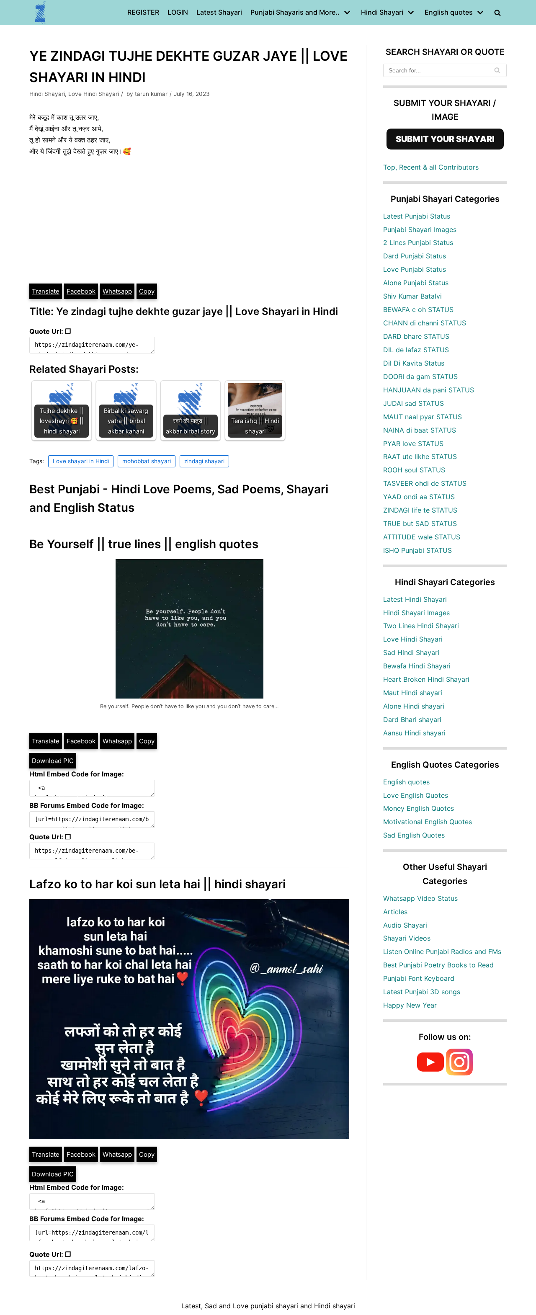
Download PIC (53, 761)
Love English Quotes (415, 795)
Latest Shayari (219, 12)
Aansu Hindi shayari (414, 733)
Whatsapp (117, 291)
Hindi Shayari (47, 93)
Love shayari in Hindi (81, 461)
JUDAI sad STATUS (413, 403)
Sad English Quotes (414, 835)
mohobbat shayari (146, 461)
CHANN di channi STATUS (424, 323)
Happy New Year (410, 1005)
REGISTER (143, 12)
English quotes (406, 782)
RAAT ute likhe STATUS (420, 456)
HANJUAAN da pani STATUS (428, 390)
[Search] (497, 70)
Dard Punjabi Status (414, 256)
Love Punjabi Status (414, 269)
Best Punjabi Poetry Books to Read (438, 965)
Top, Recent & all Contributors (431, 167)
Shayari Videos (406, 938)
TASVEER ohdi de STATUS (424, 483)
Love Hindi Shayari (93, 93)
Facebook (81, 291)
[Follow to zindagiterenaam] (459, 1073)
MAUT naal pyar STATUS (422, 417)
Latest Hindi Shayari (415, 599)
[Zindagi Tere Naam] (40, 12)
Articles (395, 912)
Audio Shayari (405, 925)
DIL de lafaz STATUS (416, 350)
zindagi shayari (204, 461)
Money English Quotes (418, 808)
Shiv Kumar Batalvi (412, 296)
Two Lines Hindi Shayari (421, 625)
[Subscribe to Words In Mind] (430, 1073)
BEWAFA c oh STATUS (418, 309)
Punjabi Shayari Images (419, 229)
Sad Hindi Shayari (411, 652)
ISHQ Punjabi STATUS (417, 550)
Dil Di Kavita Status (413, 363)
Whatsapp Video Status (420, 898)
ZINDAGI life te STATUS (420, 510)
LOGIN (178, 12)
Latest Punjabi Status (416, 216)
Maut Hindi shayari (412, 692)
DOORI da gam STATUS (420, 376)
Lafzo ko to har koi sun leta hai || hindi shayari (157, 884)
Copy (147, 291)
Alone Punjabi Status (415, 282)
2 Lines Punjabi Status (418, 242)
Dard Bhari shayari (412, 719)
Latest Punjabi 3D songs (421, 992)
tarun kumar (151, 93)
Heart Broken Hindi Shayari (426, 679)
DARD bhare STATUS (416, 336)
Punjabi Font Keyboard (418, 978)
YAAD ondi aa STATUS (419, 496)
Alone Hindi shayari (413, 706)
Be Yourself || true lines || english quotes (143, 544)
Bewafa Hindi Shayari (417, 666)
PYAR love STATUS (413, 443)
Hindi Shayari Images (416, 613)
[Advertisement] (189, 219)
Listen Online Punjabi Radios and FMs (442, 951)
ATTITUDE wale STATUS (421, 537)
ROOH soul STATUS (414, 470)
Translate (45, 291)
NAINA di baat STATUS (419, 430)
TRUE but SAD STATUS (420, 523)
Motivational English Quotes (427, 821)
